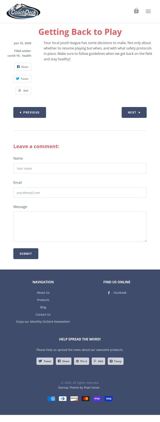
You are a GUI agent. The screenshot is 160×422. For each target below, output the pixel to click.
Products (43, 300)
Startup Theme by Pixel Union (79, 387)
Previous (31, 112)
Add (100, 361)
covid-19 (14, 56)
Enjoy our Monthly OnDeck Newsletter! (43, 322)
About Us (43, 293)
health (26, 56)
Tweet (47, 361)
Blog (43, 307)
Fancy (117, 361)
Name (18, 158)
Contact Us (43, 314)
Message (20, 206)
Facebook (120, 293)
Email (17, 182)
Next (132, 112)
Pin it (83, 361)
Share (65, 361)
